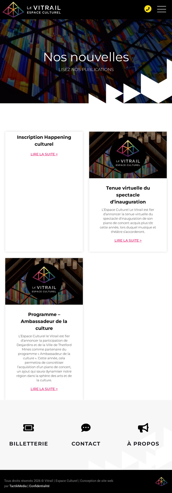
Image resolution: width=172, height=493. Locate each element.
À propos (143, 444)
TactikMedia (18, 486)
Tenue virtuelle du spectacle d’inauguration (128, 195)
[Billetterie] (28, 428)
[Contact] (86, 428)
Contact (86, 444)
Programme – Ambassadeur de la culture (44, 321)
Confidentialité (39, 486)
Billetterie (28, 444)
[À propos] (143, 428)
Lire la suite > (44, 154)
